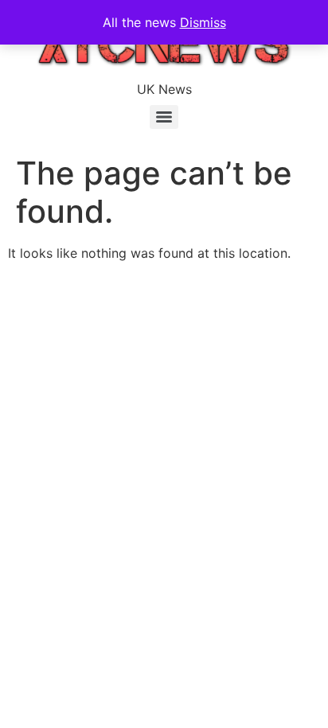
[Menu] (164, 117)
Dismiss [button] (203, 22)
